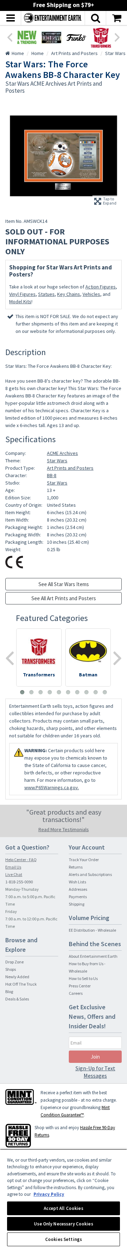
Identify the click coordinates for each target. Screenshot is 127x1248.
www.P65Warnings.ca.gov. (51, 787)
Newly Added (17, 976)
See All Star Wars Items (63, 584)
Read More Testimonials (63, 829)
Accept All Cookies (63, 1208)
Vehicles (91, 294)
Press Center (80, 985)
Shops (10, 969)
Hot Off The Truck (21, 984)
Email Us (13, 867)
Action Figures (100, 287)
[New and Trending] (26, 37)
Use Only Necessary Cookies (63, 1224)
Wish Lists (77, 881)
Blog (9, 991)
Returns (76, 867)
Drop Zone (14, 961)
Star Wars (57, 460)
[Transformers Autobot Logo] (100, 37)
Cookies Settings (63, 1239)
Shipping (76, 904)
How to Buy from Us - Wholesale (87, 967)
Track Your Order (84, 859)
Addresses (78, 889)
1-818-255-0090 (19, 881)
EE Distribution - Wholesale (92, 930)
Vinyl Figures (22, 294)
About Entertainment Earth (93, 956)
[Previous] (9, 36)
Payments (78, 896)
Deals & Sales (17, 999)
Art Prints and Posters (70, 468)
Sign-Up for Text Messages (95, 1072)
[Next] (117, 36)
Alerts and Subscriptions (90, 874)
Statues (46, 294)
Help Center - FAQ (21, 859)
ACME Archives (62, 453)
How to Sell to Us (83, 978)
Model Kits (20, 301)
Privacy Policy (49, 1194)
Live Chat (13, 874)
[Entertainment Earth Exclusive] (51, 37)
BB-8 (51, 475)
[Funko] (76, 37)
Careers (76, 993)
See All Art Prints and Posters (63, 598)
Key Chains (68, 294)
